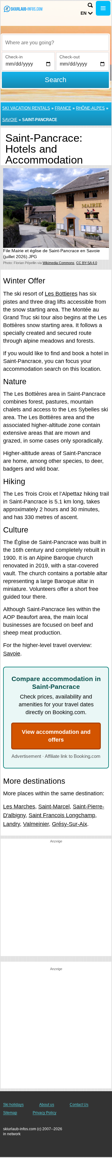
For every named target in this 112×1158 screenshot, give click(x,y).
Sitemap (10, 1113)
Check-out (69, 56)
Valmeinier (36, 824)
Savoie (9, 119)
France (63, 108)
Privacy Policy (44, 1113)
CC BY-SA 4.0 (86, 263)
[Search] (90, 5)
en (83, 13)
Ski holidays (13, 1104)
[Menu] (103, 8)
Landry (11, 824)
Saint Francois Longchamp (62, 815)
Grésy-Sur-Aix (69, 824)
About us (46, 1104)
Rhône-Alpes (90, 108)
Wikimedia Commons (58, 263)
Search (55, 80)
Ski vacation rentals (26, 108)
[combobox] (55, 43)
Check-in (14, 56)
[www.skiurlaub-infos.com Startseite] (23, 9)
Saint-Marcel (54, 806)
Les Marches (19, 806)
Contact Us (79, 1104)
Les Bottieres (61, 294)
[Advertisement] (56, 900)
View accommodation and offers (56, 736)
